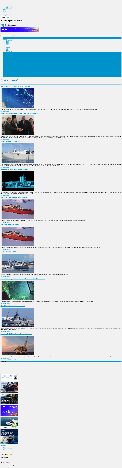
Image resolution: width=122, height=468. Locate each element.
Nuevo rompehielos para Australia (10, 224)
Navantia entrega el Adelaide (9, 252)
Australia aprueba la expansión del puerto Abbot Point (15, 86)
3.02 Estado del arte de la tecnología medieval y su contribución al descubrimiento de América (27, 65)
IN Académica (6, 55)
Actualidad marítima (7, 37)
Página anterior (4, 359)
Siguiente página (13, 359)
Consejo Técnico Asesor (10, 5)
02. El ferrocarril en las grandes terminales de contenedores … (20, 71)
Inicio (4, 447)
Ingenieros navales (7, 75)
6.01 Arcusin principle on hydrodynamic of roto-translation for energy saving (23, 57)
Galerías (4, 11)
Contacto (5, 449)
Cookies (4, 450)
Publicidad (5, 9)
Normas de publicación (10, 73)
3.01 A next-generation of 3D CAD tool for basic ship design (20, 64)
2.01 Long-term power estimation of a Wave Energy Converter (20, 67)
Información (8, 74)
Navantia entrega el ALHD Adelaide (10, 141)
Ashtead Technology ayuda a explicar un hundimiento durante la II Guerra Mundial (23, 279)
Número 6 (8, 56)
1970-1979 (8, 45)
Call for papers (8, 72)
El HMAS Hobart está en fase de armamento (13, 306)
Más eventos (3, 445)
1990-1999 (8, 43)
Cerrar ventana (3, 459)
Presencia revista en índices (11, 3)
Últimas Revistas (9, 40)
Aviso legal (5, 14)
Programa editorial (9, 6)
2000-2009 (8, 42)
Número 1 (8, 68)
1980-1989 (8, 44)
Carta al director (9, 8)
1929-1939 (8, 50)
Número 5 (8, 58)
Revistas (4, 39)
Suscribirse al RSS (15, 83)
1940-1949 (8, 49)
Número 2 (8, 66)
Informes (5, 53)
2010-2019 (8, 41)
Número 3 (8, 63)
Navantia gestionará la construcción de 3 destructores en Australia (19, 113)
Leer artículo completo (5, 111)
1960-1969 (8, 47)
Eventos (4, 76)
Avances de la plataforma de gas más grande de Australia (16, 334)
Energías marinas (6, 52)
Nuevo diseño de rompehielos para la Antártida (14, 197)
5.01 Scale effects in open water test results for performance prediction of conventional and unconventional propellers (32, 59)
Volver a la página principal (6, 83)
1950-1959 (8, 48)
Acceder (4, 15)
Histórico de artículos (10, 51)
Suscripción (5, 10)
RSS (4, 13)
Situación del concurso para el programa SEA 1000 (15, 169)
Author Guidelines (9, 7)
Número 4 (8, 60)
